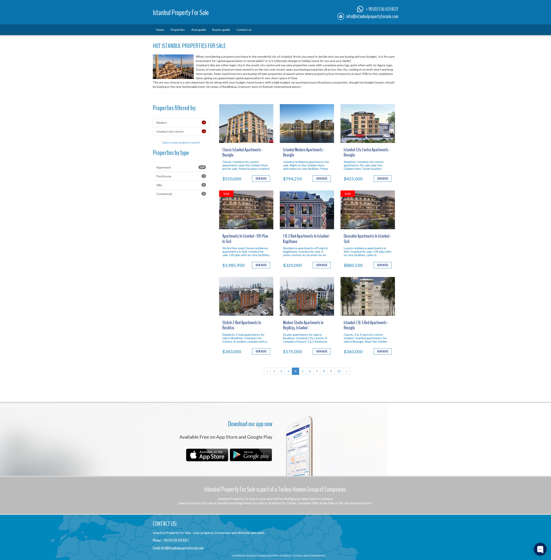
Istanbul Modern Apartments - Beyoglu (303, 152)
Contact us (244, 29)
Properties (177, 29)
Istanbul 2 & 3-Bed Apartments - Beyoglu (366, 325)
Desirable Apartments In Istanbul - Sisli (367, 238)
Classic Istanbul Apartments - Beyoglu (242, 152)
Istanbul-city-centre (180, 131)
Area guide (198, 29)
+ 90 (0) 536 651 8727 (382, 9)
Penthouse (180, 176)
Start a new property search (181, 142)
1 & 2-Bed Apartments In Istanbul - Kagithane (306, 238)
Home (160, 29)
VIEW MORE (261, 178)
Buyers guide (221, 29)
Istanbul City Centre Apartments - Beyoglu (367, 152)
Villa (180, 185)
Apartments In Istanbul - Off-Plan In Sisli (245, 238)
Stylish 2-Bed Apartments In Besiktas (241, 325)
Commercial (180, 194)
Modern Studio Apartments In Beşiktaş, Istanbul (303, 325)
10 (339, 371)
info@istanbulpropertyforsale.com (372, 16)
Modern (180, 122)
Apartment (180, 167)
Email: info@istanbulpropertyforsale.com (178, 548)
